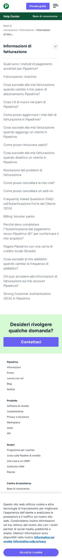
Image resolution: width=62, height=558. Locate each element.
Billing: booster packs (19, 216)
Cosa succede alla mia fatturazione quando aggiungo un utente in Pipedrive (28, 132)
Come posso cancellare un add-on (28, 191)
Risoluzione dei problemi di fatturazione (22, 172)
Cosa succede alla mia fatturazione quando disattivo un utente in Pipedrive (28, 157)
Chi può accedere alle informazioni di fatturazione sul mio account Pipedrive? (30, 281)
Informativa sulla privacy (29, 541)
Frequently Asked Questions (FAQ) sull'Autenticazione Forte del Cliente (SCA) (29, 203)
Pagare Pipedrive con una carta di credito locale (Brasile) (28, 249)
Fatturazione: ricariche (19, 76)
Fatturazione (27, 29)
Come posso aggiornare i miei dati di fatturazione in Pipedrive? (29, 117)
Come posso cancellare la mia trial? (29, 183)
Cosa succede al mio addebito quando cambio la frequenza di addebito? (25, 263)
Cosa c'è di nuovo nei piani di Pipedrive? (24, 104)
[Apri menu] (56, 6)
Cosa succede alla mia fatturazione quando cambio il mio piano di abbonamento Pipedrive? (28, 89)
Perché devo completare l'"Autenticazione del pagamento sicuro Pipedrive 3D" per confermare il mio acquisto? (31, 231)
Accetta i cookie (31, 552)
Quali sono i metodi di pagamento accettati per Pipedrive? (27, 66)
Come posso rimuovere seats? (25, 145)
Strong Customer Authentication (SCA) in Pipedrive (27, 296)
